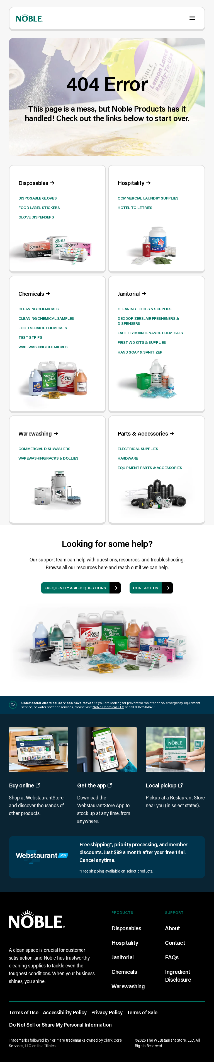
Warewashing (128, 986)
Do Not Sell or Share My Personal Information (60, 1024)
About (172, 928)
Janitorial (122, 957)
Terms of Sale (142, 1012)
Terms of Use (23, 1012)
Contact (175, 942)
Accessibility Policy (65, 1012)
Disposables (126, 928)
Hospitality (124, 942)
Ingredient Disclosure (178, 975)
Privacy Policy (107, 1012)
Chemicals (124, 971)
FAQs (171, 957)
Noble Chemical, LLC (108, 707)
